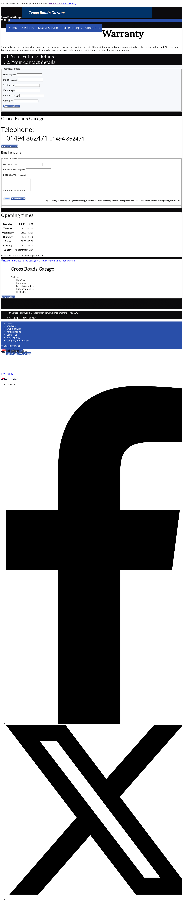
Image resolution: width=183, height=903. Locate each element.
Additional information (14, 190)
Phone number (14, 174)
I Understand (55, 3)
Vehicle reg (8, 85)
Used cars (11, 325)
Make (9, 74)
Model (10, 79)
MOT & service (13, 328)
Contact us (11, 334)
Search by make (11, 345)
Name (10, 164)
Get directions (8, 297)
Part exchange (13, 331)
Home (9, 322)
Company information (17, 340)
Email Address (14, 169)
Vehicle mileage (11, 95)
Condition (8, 100)
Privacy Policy (69, 3)
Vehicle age (9, 90)
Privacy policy (13, 337)
